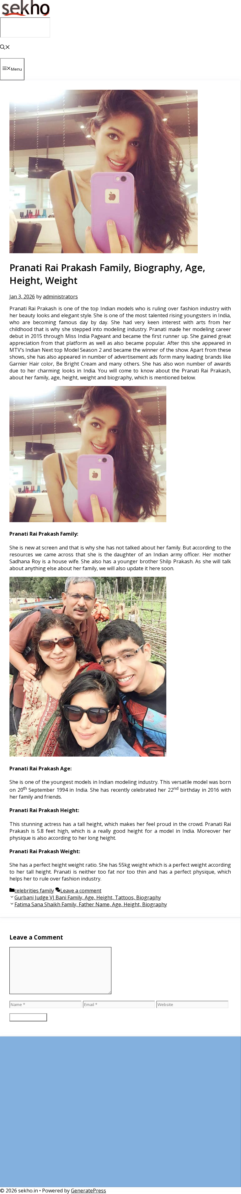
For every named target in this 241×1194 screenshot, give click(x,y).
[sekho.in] (25, 13)
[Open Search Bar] (5, 47)
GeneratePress (88, 1190)
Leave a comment (80, 890)
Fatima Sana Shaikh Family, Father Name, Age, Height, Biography (90, 904)
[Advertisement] (120, 1115)
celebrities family (34, 890)
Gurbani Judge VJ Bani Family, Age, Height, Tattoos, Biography (87, 897)
